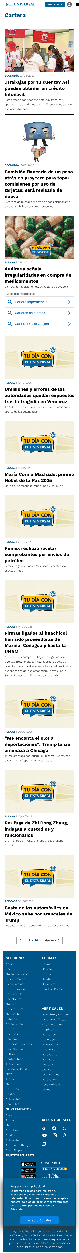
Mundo (10, 1003)
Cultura (11, 1053)
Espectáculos (15, 1048)
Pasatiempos (50, 1074)
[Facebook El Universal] (54, 1128)
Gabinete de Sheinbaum (14, 996)
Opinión (11, 1028)
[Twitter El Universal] (64, 1128)
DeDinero (48, 1059)
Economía (12, 75)
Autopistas (13, 1098)
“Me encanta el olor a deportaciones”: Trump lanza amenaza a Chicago (37, 744)
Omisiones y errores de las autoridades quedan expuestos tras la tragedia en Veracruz (39, 395)
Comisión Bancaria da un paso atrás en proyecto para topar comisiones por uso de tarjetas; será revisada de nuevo (39, 184)
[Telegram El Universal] (44, 1128)
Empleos (48, 1029)
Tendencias (13, 1063)
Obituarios (49, 1034)
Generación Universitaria (50, 1042)
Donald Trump (15, 1008)
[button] (55, 4)
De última (12, 1088)
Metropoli (12, 1013)
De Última (12, 1130)
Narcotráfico (14, 1023)
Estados (11, 1018)
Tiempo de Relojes (18, 1145)
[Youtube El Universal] (44, 1136)
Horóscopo (49, 1079)
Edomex (47, 963)
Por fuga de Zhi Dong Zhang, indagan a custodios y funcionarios (36, 829)
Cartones (12, 1033)
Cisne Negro (14, 1150)
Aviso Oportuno (52, 1024)
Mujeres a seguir (17, 973)
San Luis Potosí (52, 988)
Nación (10, 963)
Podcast (11, 262)
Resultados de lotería (52, 1087)
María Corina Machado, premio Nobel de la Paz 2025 (39, 477)
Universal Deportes (19, 1043)
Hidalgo (47, 978)
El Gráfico (48, 1049)
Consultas (12, 1103)
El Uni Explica (15, 988)
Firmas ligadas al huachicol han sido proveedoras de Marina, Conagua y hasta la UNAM (36, 642)
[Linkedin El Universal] (44, 1144)
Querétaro (48, 983)
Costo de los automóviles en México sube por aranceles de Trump (38, 914)
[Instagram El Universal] (55, 1136)
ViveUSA (47, 1064)
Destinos (12, 1093)
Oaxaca (47, 968)
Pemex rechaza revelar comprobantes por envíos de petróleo (37, 554)
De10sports (49, 1054)
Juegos (46, 1069)
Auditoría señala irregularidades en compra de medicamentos (38, 275)
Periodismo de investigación (15, 981)
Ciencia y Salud (16, 1068)
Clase (9, 1115)
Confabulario (14, 1058)
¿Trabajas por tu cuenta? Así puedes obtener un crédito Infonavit (37, 88)
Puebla (46, 973)
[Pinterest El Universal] (64, 1136)
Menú (9, 1083)
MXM (9, 1073)
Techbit (11, 1078)
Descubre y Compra (55, 1014)
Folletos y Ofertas (54, 1019)
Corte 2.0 (12, 968)
